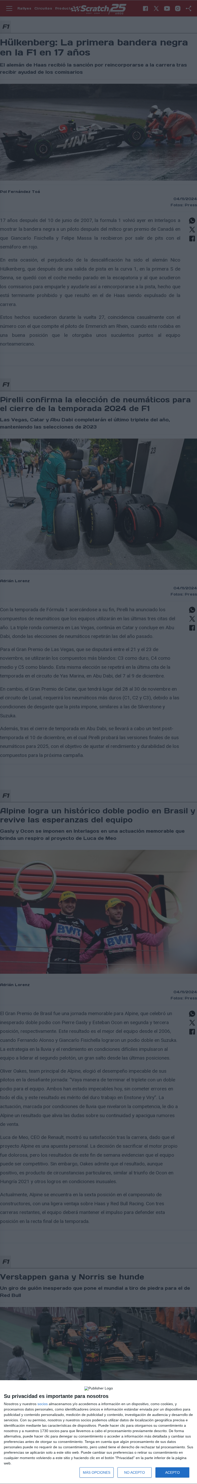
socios (42, 1404)
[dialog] (98, 1432)
